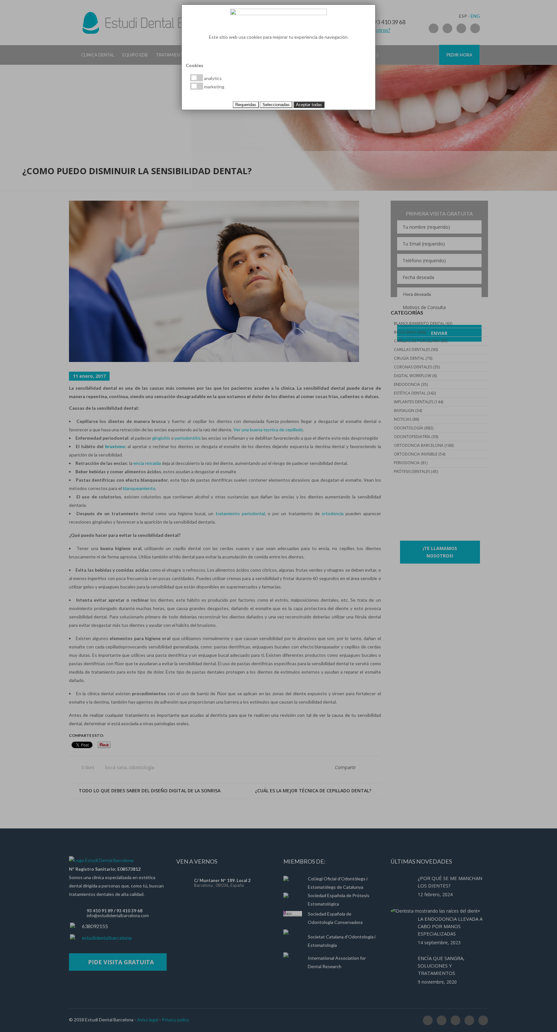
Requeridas (245, 104)
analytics (212, 78)
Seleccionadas (276, 104)
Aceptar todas (309, 104)
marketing (213, 86)
